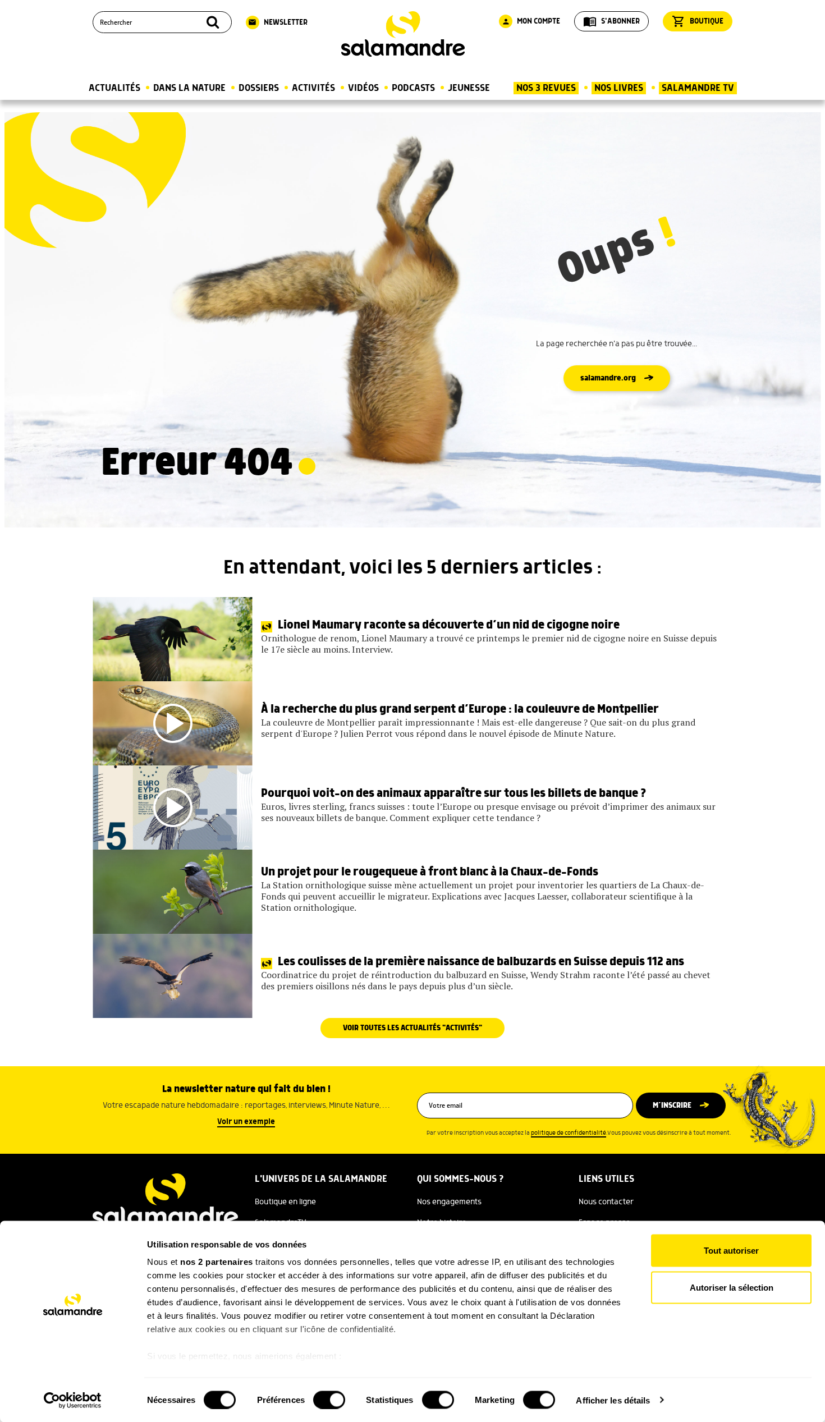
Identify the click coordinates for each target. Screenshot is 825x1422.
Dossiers (259, 88)
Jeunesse (469, 88)
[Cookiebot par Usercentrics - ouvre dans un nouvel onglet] (73, 1400)
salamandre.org (608, 378)
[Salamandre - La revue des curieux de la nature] (403, 34)
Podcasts (413, 88)
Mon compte (531, 21)
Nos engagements (449, 1202)
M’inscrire (672, 1105)
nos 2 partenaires (216, 1262)
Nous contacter (606, 1202)
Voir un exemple (246, 1121)
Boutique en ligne (285, 1202)
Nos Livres (618, 88)
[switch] (329, 1400)
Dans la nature (189, 88)
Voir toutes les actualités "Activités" (412, 1028)
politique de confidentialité (568, 1133)
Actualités (114, 88)
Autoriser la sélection (731, 1287)
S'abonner (611, 21)
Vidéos (363, 88)
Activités (313, 88)
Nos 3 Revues (546, 88)
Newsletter (278, 22)
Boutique (697, 21)
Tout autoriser (731, 1250)
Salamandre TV (698, 88)
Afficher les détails (613, 1400)
